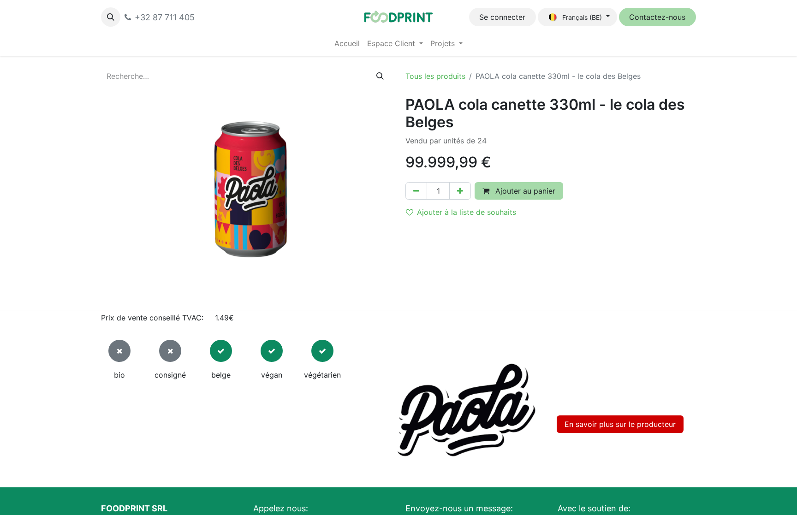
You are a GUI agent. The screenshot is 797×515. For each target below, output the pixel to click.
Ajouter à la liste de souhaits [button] (466, 212)
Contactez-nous (657, 17)
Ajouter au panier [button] (524, 190)
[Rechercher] (380, 76)
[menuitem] (347, 43)
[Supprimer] (416, 191)
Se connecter (502, 17)
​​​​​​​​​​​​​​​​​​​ (620, 424)
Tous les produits (435, 76)
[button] (110, 17)
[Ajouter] (460, 191)
